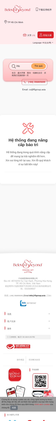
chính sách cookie (41, 404)
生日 (14, 73)
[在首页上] (17, 9)
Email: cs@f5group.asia (34, 89)
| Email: (19, 296)
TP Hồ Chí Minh (15, 22)
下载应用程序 (45, 9)
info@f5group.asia (37, 296)
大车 (31, 35)
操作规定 (20, 360)
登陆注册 (47, 35)
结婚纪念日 (37, 73)
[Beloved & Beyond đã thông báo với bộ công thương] (17, 346)
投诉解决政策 (34, 360)
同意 (14, 408)
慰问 (29, 73)
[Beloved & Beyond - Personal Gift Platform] (28, 267)
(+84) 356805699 (36, 82)
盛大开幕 (21, 73)
